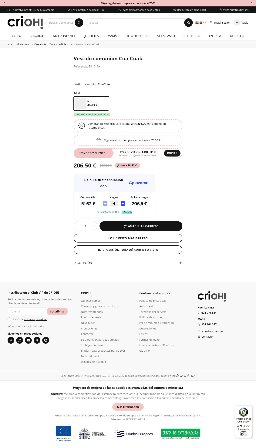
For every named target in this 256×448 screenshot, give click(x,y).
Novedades (88, 323)
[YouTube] (28, 340)
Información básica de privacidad (26, 326)
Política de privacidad (153, 300)
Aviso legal (146, 306)
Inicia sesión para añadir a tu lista (128, 250)
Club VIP (144, 350)
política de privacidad (35, 319)
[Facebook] (11, 340)
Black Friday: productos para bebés (103, 350)
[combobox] (139, 22)
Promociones (89, 328)
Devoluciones (147, 328)
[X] (37, 340)
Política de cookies (150, 317)
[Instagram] (19, 340)
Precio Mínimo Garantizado (156, 323)
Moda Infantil (24, 44)
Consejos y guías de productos (100, 306)
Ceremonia (40, 44)
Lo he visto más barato (128, 238)
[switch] (243, 433)
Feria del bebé (90, 356)
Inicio (10, 44)
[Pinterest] (45, 340)
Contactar (87, 334)
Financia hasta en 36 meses (156, 345)
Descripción (83, 263)
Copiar (172, 153)
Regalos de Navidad (93, 362)
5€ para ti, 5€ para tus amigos (100, 339)
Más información (128, 407)
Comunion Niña (58, 44)
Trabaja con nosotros (94, 345)
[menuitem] (16, 36)
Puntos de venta (91, 317)
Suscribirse (57, 311)
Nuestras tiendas (92, 312)
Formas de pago (149, 339)
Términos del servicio (152, 312)
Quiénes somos (90, 300)
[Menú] (250, 407)
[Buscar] (188, 22)
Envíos (143, 334)
